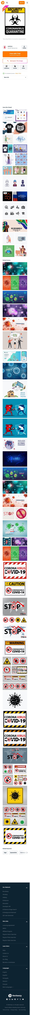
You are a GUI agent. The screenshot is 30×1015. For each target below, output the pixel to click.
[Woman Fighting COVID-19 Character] (15, 498)
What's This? (18, 73)
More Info (6, 77)
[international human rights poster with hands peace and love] (20, 192)
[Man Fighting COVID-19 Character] (15, 478)
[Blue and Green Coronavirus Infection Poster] (15, 367)
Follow (24, 48)
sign (5, 983)
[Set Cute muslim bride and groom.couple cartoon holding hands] (10, 205)
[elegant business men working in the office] (9, 171)
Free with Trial (15, 54)
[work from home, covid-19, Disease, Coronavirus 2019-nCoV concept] (15, 459)
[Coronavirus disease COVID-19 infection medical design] (15, 529)
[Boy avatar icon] (15, 218)
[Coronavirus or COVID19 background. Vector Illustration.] (15, 543)
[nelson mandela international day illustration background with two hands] (15, 271)
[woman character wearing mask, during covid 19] (9, 181)
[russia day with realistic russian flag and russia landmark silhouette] (10, 241)
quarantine (13, 983)
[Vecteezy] (2, 2)
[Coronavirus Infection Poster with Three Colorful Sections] (15, 353)
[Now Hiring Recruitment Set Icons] (15, 255)
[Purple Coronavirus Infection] (15, 380)
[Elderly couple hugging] (9, 284)
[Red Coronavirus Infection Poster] (15, 394)
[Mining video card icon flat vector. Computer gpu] (9, 296)
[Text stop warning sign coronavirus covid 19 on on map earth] (15, 698)
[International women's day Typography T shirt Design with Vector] (21, 161)
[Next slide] (23, 983)
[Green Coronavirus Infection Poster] (15, 338)
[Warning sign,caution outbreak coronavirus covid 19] (15, 662)
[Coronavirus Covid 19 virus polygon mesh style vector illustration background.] (15, 441)
